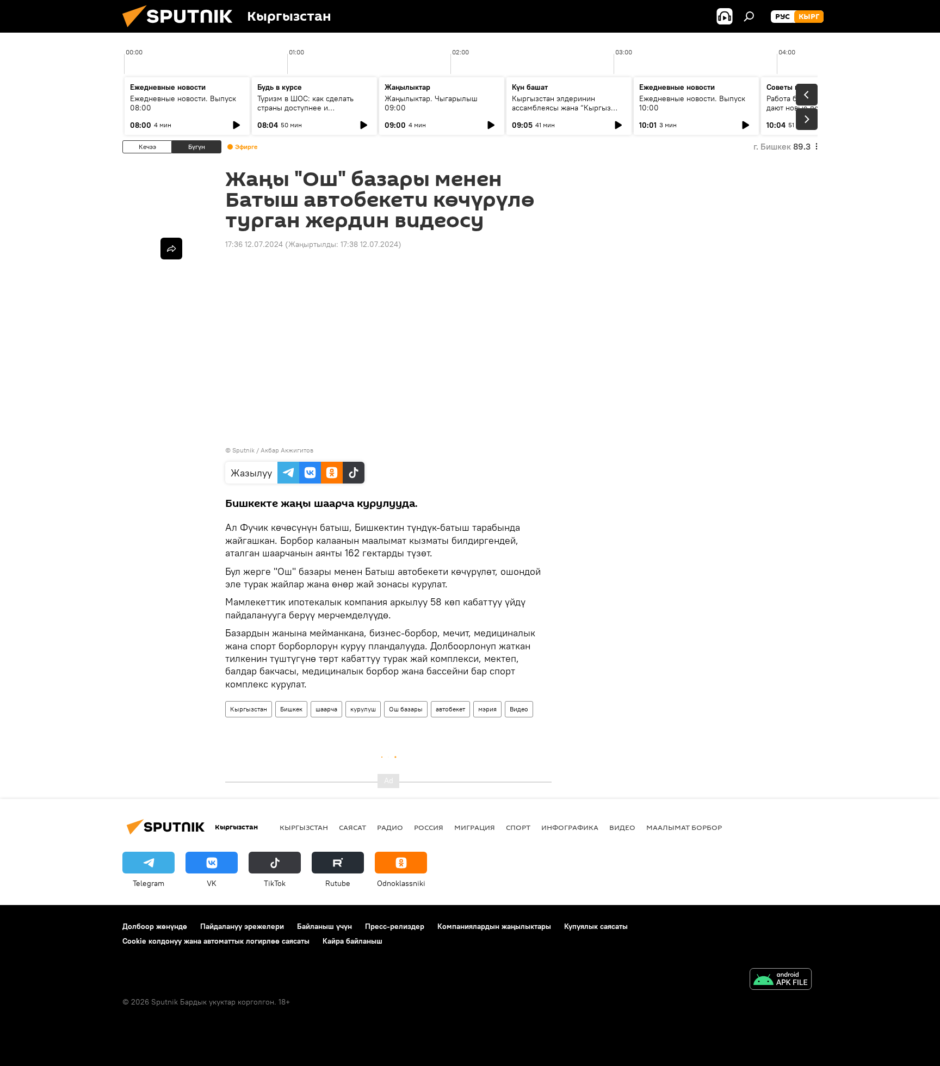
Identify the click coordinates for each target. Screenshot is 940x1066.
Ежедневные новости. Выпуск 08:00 (183, 103)
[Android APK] (781, 980)
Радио (390, 827)
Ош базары (406, 709)
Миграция (474, 827)
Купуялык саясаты (596, 926)
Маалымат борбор (684, 827)
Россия (428, 827)
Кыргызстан (248, 709)
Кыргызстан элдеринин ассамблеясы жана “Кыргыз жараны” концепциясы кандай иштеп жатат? (565, 112)
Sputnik (243, 450)
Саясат (352, 827)
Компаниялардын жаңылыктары (494, 926)
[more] (171, 248)
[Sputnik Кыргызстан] (181, 30)
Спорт (518, 827)
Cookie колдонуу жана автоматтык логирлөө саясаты (216, 941)
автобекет (450, 709)
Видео (519, 709)
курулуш (363, 709)
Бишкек (291, 709)
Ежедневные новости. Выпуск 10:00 (692, 103)
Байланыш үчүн (324, 926)
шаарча (326, 709)
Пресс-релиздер (394, 926)
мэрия (487, 709)
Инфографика (569, 827)
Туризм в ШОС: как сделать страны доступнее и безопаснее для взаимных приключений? (305, 112)
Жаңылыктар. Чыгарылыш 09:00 (431, 103)
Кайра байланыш (352, 941)
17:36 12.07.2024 (254, 244)
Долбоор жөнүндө (154, 926)
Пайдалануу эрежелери (242, 926)
